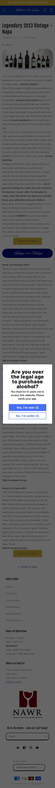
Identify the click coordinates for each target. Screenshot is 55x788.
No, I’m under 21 (27, 415)
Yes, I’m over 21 (27, 407)
